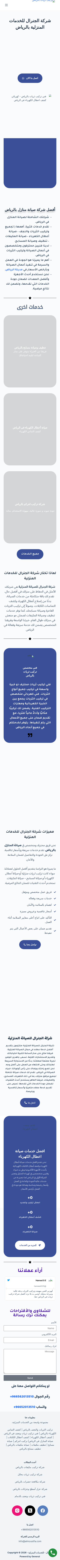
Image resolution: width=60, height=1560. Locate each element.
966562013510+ (22, 1397)
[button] (6, 1288)
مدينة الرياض (14, 269)
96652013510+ (24, 1407)
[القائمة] (6, 5)
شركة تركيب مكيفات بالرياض (30, 1467)
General (36, 1556)
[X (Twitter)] (30, 1510)
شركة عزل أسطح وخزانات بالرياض (30, 1489)
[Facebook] (42, 1510)
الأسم (53, 1322)
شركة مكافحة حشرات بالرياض (30, 1481)
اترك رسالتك (50, 1346)
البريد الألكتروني (49, 1334)
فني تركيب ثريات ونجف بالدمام (30, 1496)
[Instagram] (17, 1510)
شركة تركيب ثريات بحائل (30, 1474)
